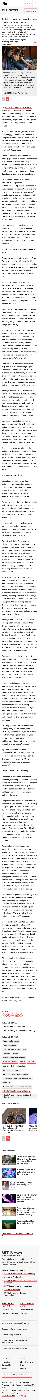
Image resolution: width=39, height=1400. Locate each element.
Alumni (4, 1368)
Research (23, 1359)
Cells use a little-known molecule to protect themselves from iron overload (27, 1198)
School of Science (12, 1289)
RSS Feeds (24, 1314)
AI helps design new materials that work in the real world (26, 1172)
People (19, 1390)
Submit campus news (11, 1335)
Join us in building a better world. (16, 1375)
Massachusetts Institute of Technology (17, 1382)
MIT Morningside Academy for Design (20, 1030)
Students (31, 1062)
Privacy (4, 1393)
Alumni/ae (21, 1066)
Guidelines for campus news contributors (14, 1341)
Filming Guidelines (10, 1314)
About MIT (24, 1368)
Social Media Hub (8, 1396)
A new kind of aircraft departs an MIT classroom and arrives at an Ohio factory (26, 1211)
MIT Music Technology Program (18, 107)
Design (15, 1054)
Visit (3, 1390)
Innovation (6, 1362)
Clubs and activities (10, 1062)
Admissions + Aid (26, 1362)
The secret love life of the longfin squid (26, 1222)
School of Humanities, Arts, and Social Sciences (20, 1282)
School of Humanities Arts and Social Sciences (16, 1096)
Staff (12, 1066)
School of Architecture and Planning (16, 1091)
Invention (6, 1054)
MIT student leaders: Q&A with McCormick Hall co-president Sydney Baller (26, 1160)
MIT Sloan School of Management (18, 1286)
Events (13, 1390)
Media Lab (6, 1083)
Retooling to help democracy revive (24, 1183)
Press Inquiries (26, 1310)
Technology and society (11, 1070)
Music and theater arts (11, 1049)
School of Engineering (13, 1277)
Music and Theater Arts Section (17, 1027)
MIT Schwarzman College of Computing (16, 1294)
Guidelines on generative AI (14, 1348)
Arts (24, 1049)
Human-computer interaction (13, 1058)
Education (5, 1359)
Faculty (5, 1066)
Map (7, 1390)
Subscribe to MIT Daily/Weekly (15, 1323)
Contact (33, 1390)
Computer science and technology (15, 1074)
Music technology (9, 1045)
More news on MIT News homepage (17, 1233)
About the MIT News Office (8, 1304)
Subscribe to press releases (14, 1329)
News (22, 1365)
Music (22, 1062)
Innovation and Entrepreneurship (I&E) (17, 1078)
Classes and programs (11, 1041)
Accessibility (13, 1393)
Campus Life (6, 1365)
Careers (26, 1390)
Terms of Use (7, 1310)
